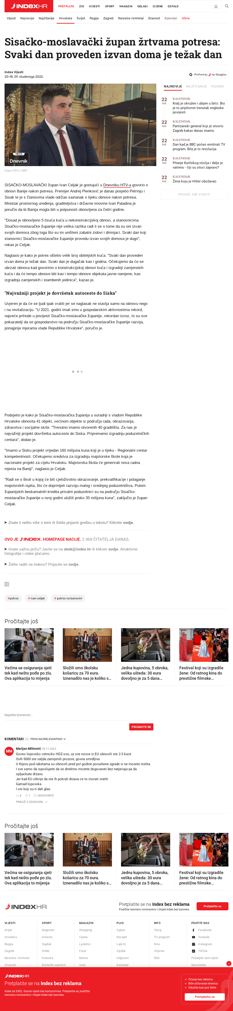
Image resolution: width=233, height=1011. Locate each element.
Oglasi (142, 6)
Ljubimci (85, 944)
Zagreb (108, 18)
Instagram (205, 944)
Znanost (154, 18)
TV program (162, 937)
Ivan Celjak (36, 598)
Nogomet (48, 930)
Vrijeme (159, 951)
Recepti (121, 937)
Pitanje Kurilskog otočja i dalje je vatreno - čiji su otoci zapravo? (198, 163)
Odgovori (122, 958)
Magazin (86, 923)
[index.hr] (29, 6)
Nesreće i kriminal (131, 18)
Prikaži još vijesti (194, 194)
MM (9, 751)
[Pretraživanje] (225, 7)
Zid (81, 6)
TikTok (203, 951)
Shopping (85, 930)
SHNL (46, 951)
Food (82, 951)
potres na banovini (68, 598)
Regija (94, 18)
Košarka (47, 958)
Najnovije (27, 18)
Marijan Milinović (28, 748)
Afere (186, 18)
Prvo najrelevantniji (46, 739)
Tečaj (158, 930)
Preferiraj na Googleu (210, 74)
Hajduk (46, 944)
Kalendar (171, 18)
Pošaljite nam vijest (204, 958)
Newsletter (198, 965)
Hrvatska (65, 18)
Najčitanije (46, 18)
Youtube (204, 937)
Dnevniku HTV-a (117, 185)
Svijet (81, 18)
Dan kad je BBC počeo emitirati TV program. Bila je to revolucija (199, 144)
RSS (157, 958)
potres (13, 598)
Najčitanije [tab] (196, 86)
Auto (82, 965)
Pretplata (66, 6)
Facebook (205, 930)
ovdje (113, 549)
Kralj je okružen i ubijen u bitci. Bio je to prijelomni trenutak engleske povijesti (199, 106)
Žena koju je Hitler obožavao (194, 179)
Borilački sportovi (54, 965)
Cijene (158, 6)
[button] (10, 643)
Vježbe (121, 951)
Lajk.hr (121, 944)
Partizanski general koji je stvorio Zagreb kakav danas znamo (198, 126)
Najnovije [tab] (173, 86)
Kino (157, 944)
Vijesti (94, 6)
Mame (83, 958)
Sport (109, 6)
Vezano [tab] (217, 86)
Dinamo (47, 937)
